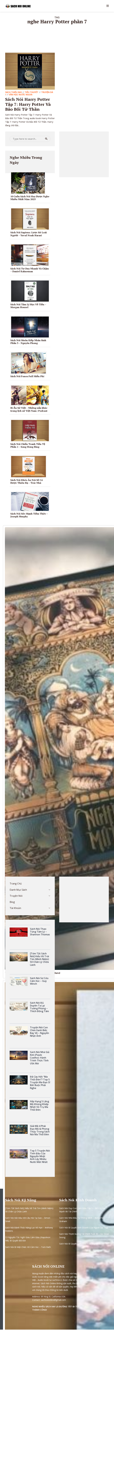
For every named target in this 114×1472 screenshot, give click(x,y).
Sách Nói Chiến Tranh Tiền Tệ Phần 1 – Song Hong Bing (27, 445)
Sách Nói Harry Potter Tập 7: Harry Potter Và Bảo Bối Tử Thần (28, 104)
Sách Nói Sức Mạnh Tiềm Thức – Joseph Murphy (29, 515)
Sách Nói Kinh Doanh (78, 1200)
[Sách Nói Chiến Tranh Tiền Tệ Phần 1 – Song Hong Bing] (31, 430)
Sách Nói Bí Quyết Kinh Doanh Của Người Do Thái (83, 1227)
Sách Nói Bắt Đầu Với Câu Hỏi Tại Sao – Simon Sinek (27, 1219)
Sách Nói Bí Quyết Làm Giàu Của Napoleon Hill (81, 1243)
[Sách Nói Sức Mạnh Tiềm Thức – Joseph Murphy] (31, 501)
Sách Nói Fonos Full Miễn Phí (27, 376)
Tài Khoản (15, 908)
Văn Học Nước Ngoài (20, 94)
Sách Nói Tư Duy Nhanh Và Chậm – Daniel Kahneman (29, 270)
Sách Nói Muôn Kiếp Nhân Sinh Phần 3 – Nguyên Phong (28, 342)
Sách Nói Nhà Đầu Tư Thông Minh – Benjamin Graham (81, 1219)
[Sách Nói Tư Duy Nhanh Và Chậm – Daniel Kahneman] (31, 254)
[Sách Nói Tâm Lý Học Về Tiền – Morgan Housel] (31, 290)
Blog (12, 902)
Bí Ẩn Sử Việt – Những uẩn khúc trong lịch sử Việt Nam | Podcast (28, 409)
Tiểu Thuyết (31, 92)
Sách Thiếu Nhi (13, 92)
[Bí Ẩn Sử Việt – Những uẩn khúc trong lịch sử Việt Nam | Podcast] (31, 395)
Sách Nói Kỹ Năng (20, 1200)
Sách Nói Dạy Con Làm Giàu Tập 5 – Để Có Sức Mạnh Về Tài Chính (82, 1210)
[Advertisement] (84, 154)
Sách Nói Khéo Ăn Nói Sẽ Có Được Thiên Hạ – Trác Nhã (26, 481)
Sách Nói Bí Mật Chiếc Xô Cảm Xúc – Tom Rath (28, 1247)
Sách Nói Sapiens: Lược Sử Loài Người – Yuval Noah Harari (28, 234)
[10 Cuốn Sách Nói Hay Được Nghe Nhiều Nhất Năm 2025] (29, 182)
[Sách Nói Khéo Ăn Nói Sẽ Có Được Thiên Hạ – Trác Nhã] (29, 466)
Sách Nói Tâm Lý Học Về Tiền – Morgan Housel (28, 306)
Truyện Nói (16, 895)
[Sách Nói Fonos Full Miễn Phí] (29, 362)
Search (46, 139)
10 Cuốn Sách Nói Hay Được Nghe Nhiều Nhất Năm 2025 (29, 198)
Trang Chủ (16, 883)
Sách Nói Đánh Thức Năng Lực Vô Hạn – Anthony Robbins (29, 1229)
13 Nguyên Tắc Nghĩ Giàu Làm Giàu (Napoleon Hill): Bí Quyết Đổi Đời (27, 1239)
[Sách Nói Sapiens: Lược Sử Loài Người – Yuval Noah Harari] (31, 218)
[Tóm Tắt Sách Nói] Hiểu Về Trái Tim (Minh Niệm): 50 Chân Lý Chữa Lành (29, 1210)
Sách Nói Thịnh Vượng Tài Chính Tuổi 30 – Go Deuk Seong (84, 1236)
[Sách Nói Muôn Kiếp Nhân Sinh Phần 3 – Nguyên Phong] (31, 326)
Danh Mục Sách (18, 889)
